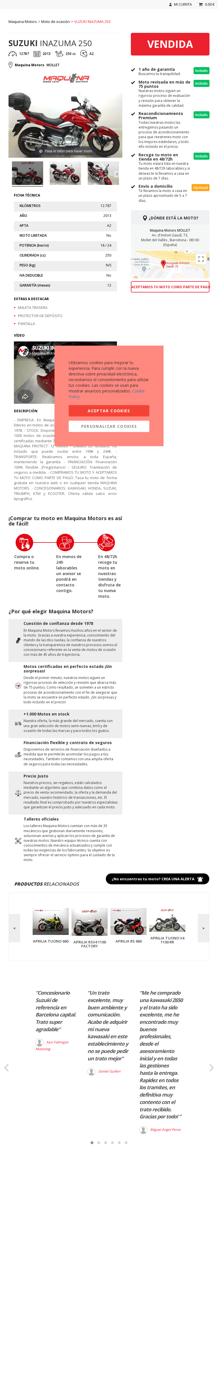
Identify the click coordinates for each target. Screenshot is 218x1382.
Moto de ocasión (55, 21)
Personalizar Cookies (109, 426)
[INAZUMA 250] (27, 174)
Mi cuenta (183, 4)
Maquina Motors (23, 21)
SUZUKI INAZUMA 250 (92, 21)
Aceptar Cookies (109, 410)
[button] (92, 1143)
